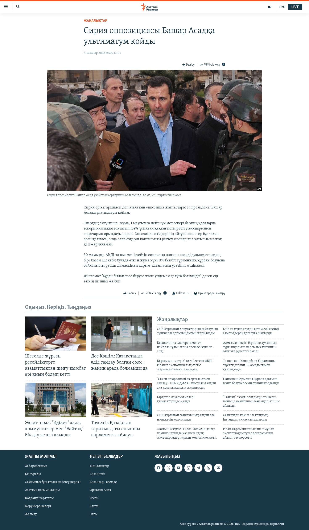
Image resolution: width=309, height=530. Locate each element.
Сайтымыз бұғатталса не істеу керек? (53, 482)
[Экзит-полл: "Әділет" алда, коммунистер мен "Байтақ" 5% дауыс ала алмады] (55, 400)
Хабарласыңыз (36, 466)
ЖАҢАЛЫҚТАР (95, 21)
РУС (282, 7)
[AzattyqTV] (269, 7)
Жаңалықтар (99, 466)
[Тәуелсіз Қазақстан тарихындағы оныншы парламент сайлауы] (121, 400)
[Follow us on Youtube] (178, 468)
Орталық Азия (100, 490)
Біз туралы (33, 474)
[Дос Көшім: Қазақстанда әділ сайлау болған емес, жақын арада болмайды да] (121, 333)
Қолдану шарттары (39, 498)
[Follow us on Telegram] (198, 468)
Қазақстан (97, 474)
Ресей (94, 498)
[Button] (188, 64)
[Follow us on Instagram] (188, 468)
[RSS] (208, 468)
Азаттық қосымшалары (42, 490)
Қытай (94, 506)
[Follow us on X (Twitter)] (168, 468)
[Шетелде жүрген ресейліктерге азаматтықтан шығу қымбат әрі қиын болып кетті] (55, 333)
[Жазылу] (218, 468)
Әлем (94, 514)
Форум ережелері (38, 506)
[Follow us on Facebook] (158, 468)
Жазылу (31, 514)
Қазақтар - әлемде (103, 482)
